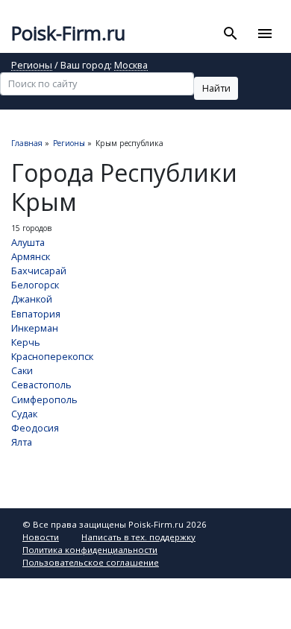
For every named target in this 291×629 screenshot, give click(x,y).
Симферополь (44, 399)
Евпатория (35, 313)
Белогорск (35, 284)
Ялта (21, 442)
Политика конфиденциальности (89, 549)
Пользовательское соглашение (90, 562)
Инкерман (34, 328)
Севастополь (41, 384)
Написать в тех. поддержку (138, 537)
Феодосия (35, 427)
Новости (40, 537)
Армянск (30, 256)
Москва (131, 66)
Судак (24, 413)
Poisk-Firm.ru (68, 33)
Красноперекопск (52, 356)
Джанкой (31, 299)
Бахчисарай (38, 270)
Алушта (28, 242)
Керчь (25, 342)
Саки (22, 370)
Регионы (31, 66)
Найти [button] (216, 88)
